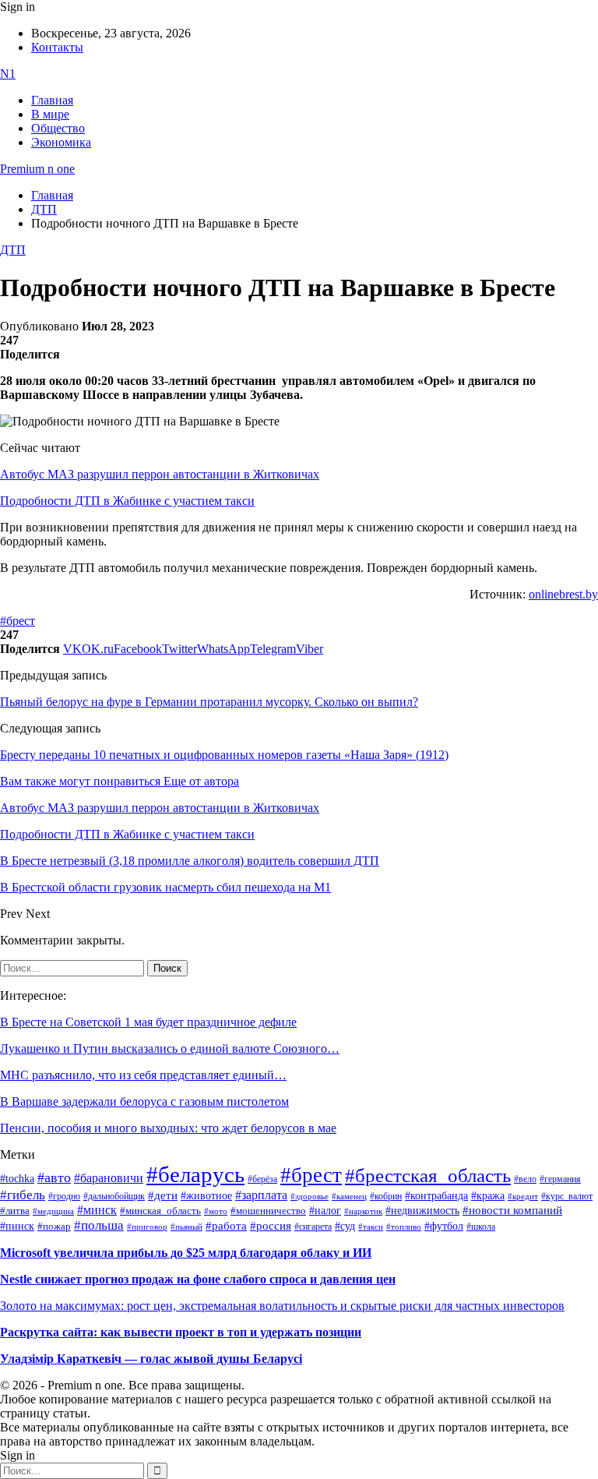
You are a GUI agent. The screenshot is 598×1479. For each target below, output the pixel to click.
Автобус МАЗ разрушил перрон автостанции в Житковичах (159, 474)
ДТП (13, 249)
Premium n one (37, 168)
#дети (163, 1195)
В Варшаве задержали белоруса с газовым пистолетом (144, 1101)
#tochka (17, 1178)
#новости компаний (512, 1210)
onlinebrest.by (563, 594)
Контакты (57, 47)
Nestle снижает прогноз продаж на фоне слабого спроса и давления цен (198, 1279)
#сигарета (313, 1226)
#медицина (53, 1211)
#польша (99, 1225)
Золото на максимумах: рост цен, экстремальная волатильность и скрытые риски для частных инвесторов (282, 1305)
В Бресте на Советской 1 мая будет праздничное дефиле (148, 1022)
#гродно (64, 1196)
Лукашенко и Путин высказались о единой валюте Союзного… (169, 1048)
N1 (8, 73)
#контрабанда (436, 1196)
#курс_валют (567, 1196)
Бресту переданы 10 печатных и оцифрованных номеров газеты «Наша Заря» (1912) (224, 754)
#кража (488, 1196)
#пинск (17, 1226)
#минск (97, 1209)
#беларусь (195, 1174)
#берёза (262, 1179)
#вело (525, 1179)
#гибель (22, 1195)
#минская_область (160, 1210)
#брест (17, 620)
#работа (226, 1226)
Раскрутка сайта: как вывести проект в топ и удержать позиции (180, 1332)
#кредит (523, 1196)
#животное (206, 1195)
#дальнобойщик (114, 1196)
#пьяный (186, 1226)
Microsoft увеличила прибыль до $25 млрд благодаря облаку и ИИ (185, 1252)
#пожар (54, 1226)
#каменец (349, 1196)
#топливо (403, 1226)
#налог (325, 1210)
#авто (54, 1177)
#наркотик (363, 1211)
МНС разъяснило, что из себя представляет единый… (143, 1075)
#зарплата (261, 1195)
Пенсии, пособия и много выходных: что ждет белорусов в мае (168, 1128)
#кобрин (386, 1196)
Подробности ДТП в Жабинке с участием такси (127, 500)
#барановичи (108, 1177)
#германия (560, 1179)
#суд (345, 1226)
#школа (480, 1226)
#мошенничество (268, 1210)
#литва (15, 1210)
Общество (58, 128)
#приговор (147, 1226)
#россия (270, 1226)
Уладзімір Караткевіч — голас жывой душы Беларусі (151, 1358)
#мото (215, 1211)
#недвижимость (422, 1210)
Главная (52, 100)
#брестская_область (428, 1175)
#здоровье (309, 1196)
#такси (370, 1227)
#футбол (443, 1226)
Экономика (61, 142)
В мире (50, 114)
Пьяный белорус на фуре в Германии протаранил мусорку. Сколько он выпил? (209, 701)
